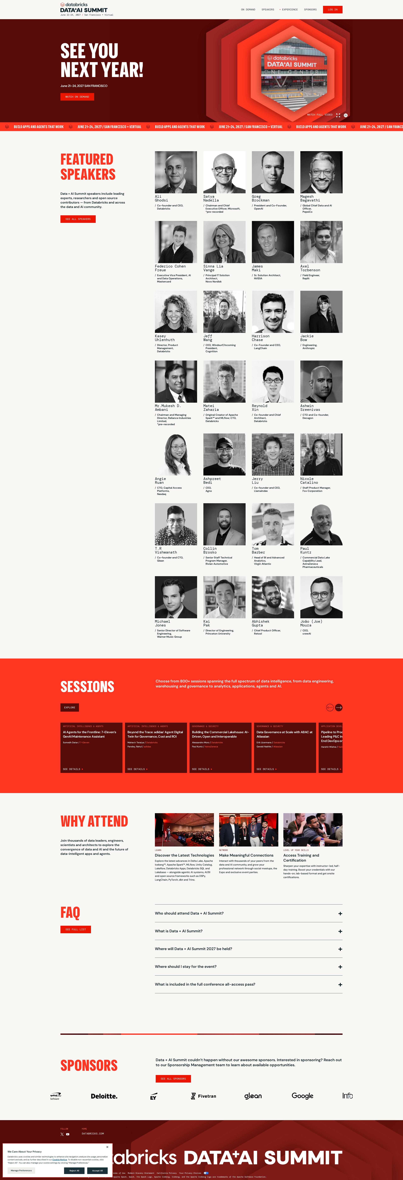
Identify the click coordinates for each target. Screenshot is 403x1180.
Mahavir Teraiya (136, 742)
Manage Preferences (21, 1170)
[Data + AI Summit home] (84, 7)
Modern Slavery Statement (141, 1173)
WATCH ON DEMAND (77, 96)
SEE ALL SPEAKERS (78, 219)
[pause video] (346, 115)
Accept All (97, 1170)
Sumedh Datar (70, 742)
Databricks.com (93, 1134)
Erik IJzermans (264, 742)
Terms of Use (118, 1173)
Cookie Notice (59, 1159)
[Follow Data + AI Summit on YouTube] (67, 1134)
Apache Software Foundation (251, 1177)
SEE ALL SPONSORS (173, 1078)
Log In (333, 9)
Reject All (74, 1170)
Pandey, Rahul (135, 746)
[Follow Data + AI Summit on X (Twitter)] (62, 1134)
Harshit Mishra (328, 747)
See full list (75, 929)
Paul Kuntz (197, 746)
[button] (288, 9)
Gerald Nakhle (264, 746)
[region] (58, 1160)
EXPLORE (69, 707)
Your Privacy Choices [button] (190, 1173)
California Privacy (167, 1173)
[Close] (107, 1147)
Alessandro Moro (200, 742)
